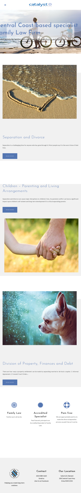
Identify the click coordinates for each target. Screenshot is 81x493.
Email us (41, 478)
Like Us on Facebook (41, 481)
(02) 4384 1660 (41, 476)
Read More (10, 156)
